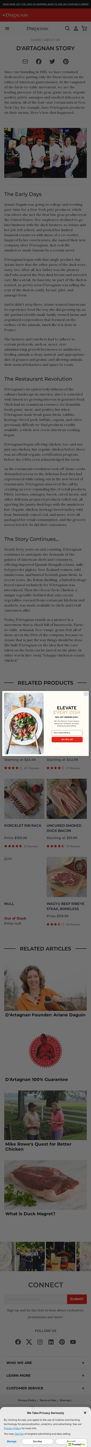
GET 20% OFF (67, 739)
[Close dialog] (86, 694)
